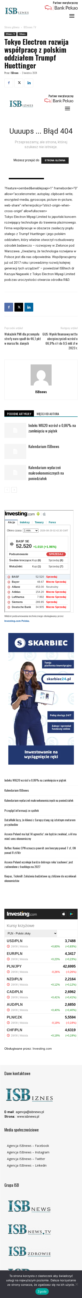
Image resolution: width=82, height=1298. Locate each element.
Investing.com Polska (16, 621)
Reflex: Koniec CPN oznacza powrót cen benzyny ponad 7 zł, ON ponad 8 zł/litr (40, 850)
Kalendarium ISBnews (43, 446)
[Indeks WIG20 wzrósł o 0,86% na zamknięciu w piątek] (15, 430)
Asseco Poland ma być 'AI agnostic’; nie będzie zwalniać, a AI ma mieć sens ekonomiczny (40, 836)
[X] (18, 83)
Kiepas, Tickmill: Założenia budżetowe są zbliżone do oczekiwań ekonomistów (40, 878)
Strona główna (11, 27)
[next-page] (14, 490)
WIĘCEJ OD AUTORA (48, 413)
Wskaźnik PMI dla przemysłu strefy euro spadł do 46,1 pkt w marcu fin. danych (22, 339)
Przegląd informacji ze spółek (21, 810)
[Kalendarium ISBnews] (15, 451)
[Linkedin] (28, 83)
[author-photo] (41, 385)
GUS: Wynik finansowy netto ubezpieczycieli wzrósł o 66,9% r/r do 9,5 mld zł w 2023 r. (60, 341)
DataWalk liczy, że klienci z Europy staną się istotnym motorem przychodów (39, 822)
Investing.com (42, 1048)
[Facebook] (8, 83)
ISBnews (22, 34)
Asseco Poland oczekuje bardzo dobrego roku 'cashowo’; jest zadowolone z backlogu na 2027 (38, 864)
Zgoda (42, 1291)
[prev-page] (7, 490)
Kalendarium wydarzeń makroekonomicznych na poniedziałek (46, 473)
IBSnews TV (30, 27)
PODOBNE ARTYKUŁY (19, 413)
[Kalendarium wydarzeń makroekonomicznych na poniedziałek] (15, 472)
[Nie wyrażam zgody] (76, 1284)
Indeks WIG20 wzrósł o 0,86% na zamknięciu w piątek (52, 428)
